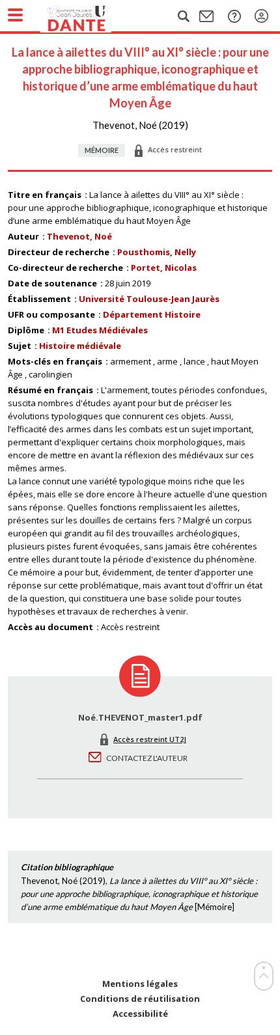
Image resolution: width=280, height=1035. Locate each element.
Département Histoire (152, 314)
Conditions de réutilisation (140, 999)
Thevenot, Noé (79, 236)
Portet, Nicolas (164, 267)
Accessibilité (140, 1014)
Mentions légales (140, 984)
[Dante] (89, 16)
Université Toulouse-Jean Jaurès (149, 299)
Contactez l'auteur (147, 758)
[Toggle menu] (15, 14)
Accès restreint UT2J (149, 739)
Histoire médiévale (80, 346)
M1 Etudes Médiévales (100, 330)
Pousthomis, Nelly (156, 252)
